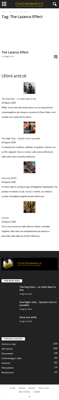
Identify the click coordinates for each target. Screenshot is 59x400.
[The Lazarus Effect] (29, 35)
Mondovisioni (8, 372)
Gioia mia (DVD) (9, 178)
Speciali (32, 388)
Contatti (37, 392)
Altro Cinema (24, 392)
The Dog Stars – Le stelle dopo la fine (19, 99)
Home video (44, 388)
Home (4, 12)
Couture (5, 218)
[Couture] (29, 207)
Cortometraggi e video (12, 358)
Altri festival (7, 349)
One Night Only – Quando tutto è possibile (21, 138)
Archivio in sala (9, 344)
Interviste (6, 363)
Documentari (7, 353)
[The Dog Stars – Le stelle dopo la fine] (29, 88)
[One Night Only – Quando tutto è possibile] (29, 128)
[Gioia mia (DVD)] (29, 167)
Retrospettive (8, 368)
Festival (22, 388)
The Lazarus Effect (15, 52)
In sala (12, 388)
